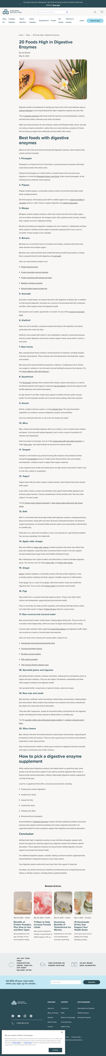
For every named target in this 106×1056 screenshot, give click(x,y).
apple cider (50, 562)
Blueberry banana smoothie (32, 283)
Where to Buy (52, 1022)
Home (21, 35)
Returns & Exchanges (68, 1017)
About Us (51, 1008)
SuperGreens (44, 20)
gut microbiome (60, 386)
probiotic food (56, 409)
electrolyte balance (58, 629)
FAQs (62, 1013)
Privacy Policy (76, 1037)
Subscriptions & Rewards (86, 1008)
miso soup (28, 444)
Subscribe (91, 982)
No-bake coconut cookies (31, 654)
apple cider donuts (65, 562)
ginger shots (50, 586)
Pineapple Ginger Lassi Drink (48, 176)
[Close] (62, 1032)
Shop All (4, 20)
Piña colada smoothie (29, 659)
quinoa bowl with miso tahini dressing (67, 441)
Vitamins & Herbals (70, 20)
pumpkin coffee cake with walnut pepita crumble (43, 720)
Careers (50, 1027)
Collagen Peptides (12, 20)
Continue (55, 1050)
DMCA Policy (65, 1027)
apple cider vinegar (41, 547)
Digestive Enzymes (40, 821)
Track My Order (66, 1022)
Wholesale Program (84, 1017)
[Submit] (68, 12)
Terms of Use (28, 1043)
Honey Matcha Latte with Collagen (35, 371)
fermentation (32, 459)
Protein (53, 20)
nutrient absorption (70, 203)
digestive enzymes (31, 116)
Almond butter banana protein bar (34, 288)
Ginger (21, 574)
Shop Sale (56, 5)
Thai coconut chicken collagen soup (35, 665)
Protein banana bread (29, 267)
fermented (27, 382)
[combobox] (52, 12)
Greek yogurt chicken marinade (37, 503)
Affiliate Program (83, 1013)
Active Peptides (32, 20)
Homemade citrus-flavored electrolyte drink (38, 643)
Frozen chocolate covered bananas (34, 272)
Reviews (50, 1017)
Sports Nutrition (23, 20)
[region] (33, 1042)
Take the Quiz (95, 21)
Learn (82, 20)
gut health (57, 256)
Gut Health (60, 20)
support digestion (26, 110)
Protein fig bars (50, 609)
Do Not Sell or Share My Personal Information (66, 1040)
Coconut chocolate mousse (31, 648)
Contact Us (64, 1008)
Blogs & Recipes (53, 1013)
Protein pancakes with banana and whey (36, 277)
